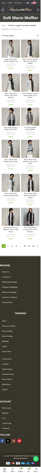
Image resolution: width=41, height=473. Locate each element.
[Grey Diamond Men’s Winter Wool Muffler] (11, 117)
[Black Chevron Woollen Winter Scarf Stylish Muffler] (30, 49)
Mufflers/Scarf (10, 66)
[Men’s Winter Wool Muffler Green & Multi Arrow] (30, 149)
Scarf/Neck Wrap (30, 234)
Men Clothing (11, 64)
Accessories (30, 236)
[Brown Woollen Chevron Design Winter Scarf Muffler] (30, 83)
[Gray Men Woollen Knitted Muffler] (30, 117)
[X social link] (8, 441)
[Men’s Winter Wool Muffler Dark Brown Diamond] (11, 83)
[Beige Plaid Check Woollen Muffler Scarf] (11, 49)
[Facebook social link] (2, 441)
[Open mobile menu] (3, 9)
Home (4, 25)
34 (25, 246)
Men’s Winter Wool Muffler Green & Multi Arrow (30, 161)
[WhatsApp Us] (36, 459)
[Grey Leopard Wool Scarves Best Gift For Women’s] (30, 217)
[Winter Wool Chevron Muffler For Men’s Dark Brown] (11, 217)
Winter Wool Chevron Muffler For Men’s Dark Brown (10, 229)
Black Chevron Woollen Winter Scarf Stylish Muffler (30, 61)
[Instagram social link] (13, 441)
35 (29, 246)
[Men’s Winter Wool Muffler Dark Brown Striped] (30, 183)
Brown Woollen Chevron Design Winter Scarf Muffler (30, 95)
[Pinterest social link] (19, 441)
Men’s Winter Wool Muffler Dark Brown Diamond (11, 95)
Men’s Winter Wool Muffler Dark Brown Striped (30, 195)
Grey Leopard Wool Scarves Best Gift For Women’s (30, 229)
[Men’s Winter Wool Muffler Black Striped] (11, 149)
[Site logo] (20, 10)
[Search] (38, 9)
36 (33, 246)
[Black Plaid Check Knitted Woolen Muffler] (11, 183)
